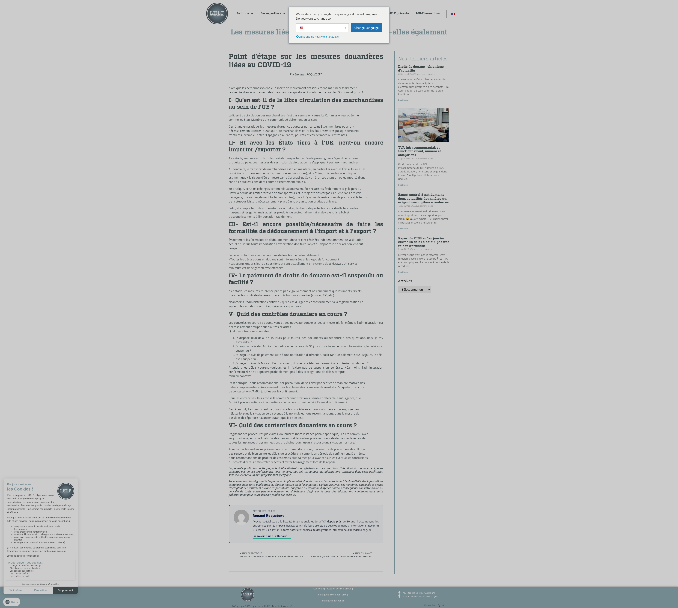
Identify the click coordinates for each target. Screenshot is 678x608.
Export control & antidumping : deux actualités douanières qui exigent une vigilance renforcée (423, 198)
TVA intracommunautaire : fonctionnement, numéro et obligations (419, 151)
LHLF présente (398, 13)
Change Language (366, 27)
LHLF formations (428, 13)
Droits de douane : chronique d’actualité (421, 69)
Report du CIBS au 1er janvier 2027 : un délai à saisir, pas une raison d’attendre (423, 242)
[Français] (454, 14)
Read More (403, 100)
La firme (243, 13)
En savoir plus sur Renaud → (272, 536)
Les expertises (271, 13)
